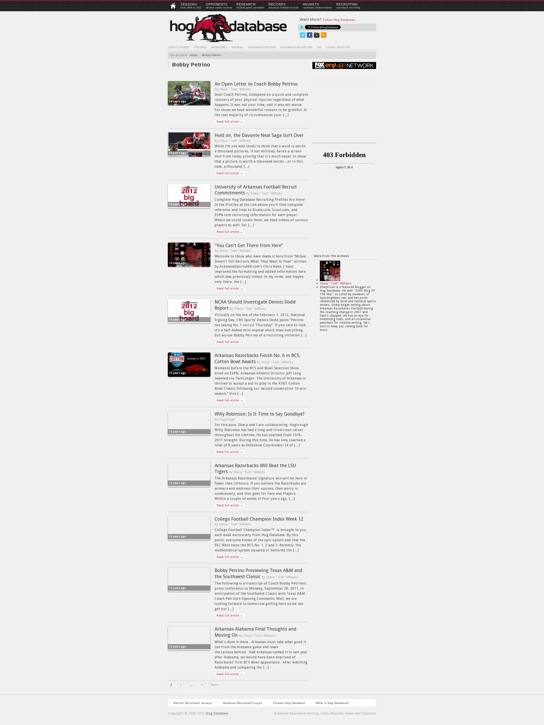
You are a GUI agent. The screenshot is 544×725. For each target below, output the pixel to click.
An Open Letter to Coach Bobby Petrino (256, 84)
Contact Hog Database (289, 703)
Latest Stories (179, 47)
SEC (319, 47)
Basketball (219, 47)
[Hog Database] (228, 27)
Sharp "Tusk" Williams (335, 283)
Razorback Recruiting (296, 47)
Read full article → (230, 121)
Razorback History (262, 47)
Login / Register (338, 47)
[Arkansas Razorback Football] (173, 7)
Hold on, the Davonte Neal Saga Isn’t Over (259, 135)
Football (200, 47)
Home (194, 55)
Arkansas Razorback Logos (242, 703)
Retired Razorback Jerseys (192, 703)
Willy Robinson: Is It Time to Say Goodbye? (260, 414)
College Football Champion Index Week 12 (259, 519)
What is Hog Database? (332, 703)
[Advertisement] (344, 116)
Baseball (238, 47)
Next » (215, 684)
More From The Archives (331, 256)
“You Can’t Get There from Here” (249, 245)
